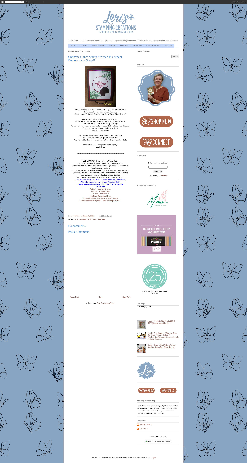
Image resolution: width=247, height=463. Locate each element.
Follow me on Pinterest (100, 194)
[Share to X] (105, 216)
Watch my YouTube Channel (100, 189)
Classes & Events (98, 46)
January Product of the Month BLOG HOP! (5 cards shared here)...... (161, 322)
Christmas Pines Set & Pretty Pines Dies (89, 219)
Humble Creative (146, 424)
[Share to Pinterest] (110, 216)
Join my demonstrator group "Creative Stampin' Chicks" (100, 201)
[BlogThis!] (103, 216)
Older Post (127, 297)
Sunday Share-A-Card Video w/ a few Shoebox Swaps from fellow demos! (161, 346)
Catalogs (112, 46)
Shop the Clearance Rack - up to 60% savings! (100, 198)
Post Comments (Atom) (105, 303)
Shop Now (168, 46)
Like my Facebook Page (100, 191)
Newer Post (74, 297)
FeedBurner (162, 176)
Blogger (153, 458)
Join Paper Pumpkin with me (100, 196)
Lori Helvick (144, 429)
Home (72, 46)
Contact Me (83, 46)
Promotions (124, 46)
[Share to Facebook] (108, 216)
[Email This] (100, 216)
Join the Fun (137, 46)
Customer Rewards (153, 46)
